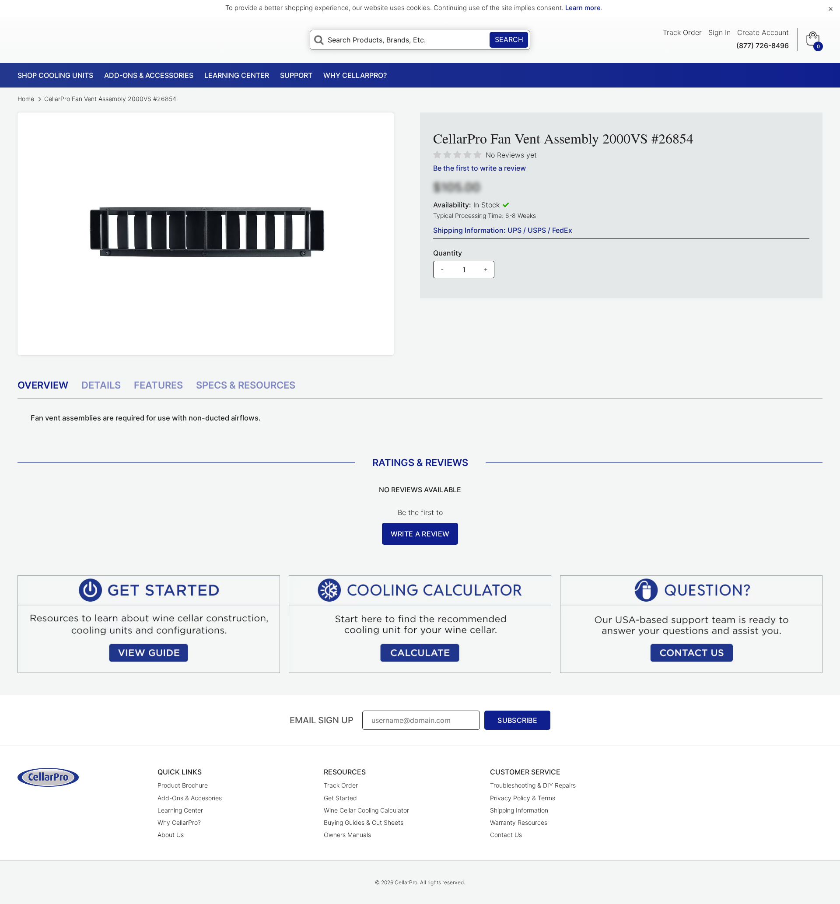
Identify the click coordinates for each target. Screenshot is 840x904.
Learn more (583, 8)
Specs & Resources (245, 385)
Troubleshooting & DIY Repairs (533, 785)
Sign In (719, 32)
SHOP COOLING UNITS (55, 75)
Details (101, 385)
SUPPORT (296, 75)
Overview (43, 385)
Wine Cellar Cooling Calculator (366, 810)
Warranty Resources (518, 822)
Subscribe (517, 720)
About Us (171, 834)
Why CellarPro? (179, 822)
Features (158, 385)
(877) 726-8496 (762, 45)
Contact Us (506, 834)
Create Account (763, 32)
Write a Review (420, 533)
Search (509, 39)
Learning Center (180, 810)
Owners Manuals (347, 834)
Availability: (452, 204)
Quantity (447, 253)
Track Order (682, 32)
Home (27, 98)
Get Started (340, 798)
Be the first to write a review (479, 168)
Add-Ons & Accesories (190, 798)
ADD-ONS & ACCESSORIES (148, 75)
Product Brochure (183, 785)
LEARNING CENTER (236, 75)
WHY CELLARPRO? (355, 75)
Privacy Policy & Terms (522, 798)
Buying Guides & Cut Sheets (363, 822)
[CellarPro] (48, 777)
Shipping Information (519, 810)
